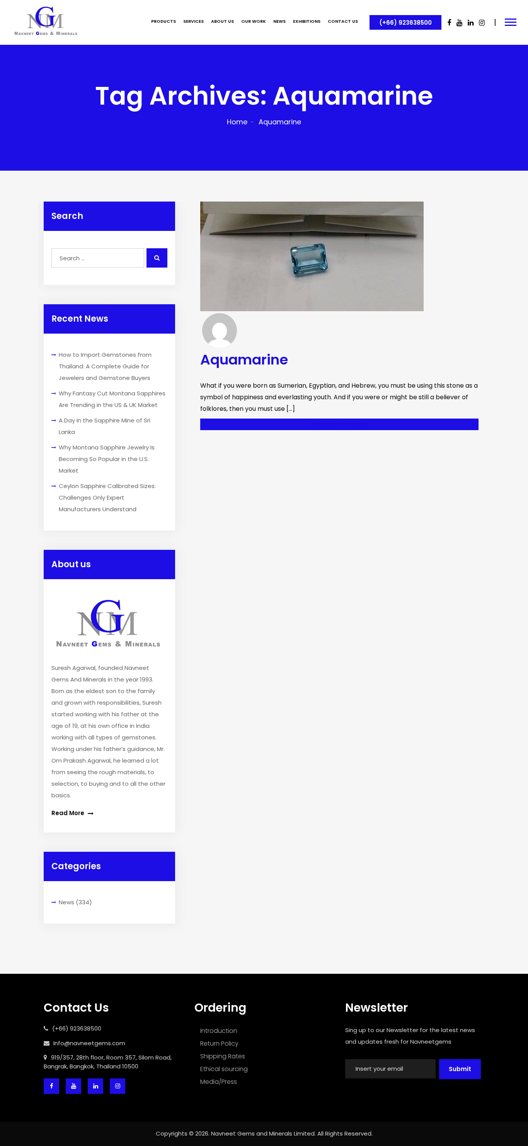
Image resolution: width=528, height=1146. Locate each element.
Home (237, 122)
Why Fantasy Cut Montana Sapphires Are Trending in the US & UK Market (112, 399)
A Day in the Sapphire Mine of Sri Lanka (104, 426)
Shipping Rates (222, 1056)
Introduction (218, 1030)
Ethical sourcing (224, 1069)
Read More (68, 813)
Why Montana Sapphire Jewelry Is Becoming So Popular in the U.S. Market (107, 459)
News (66, 902)
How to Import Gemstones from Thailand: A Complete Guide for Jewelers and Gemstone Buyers (105, 366)
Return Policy (219, 1043)
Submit (460, 1069)
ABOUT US (222, 21)
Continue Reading (337, 424)
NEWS (279, 21)
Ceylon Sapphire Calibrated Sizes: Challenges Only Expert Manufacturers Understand (107, 497)
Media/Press (218, 1081)
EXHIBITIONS (306, 21)
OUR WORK (253, 21)
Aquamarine (244, 360)
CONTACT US (343, 21)
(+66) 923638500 (405, 23)
